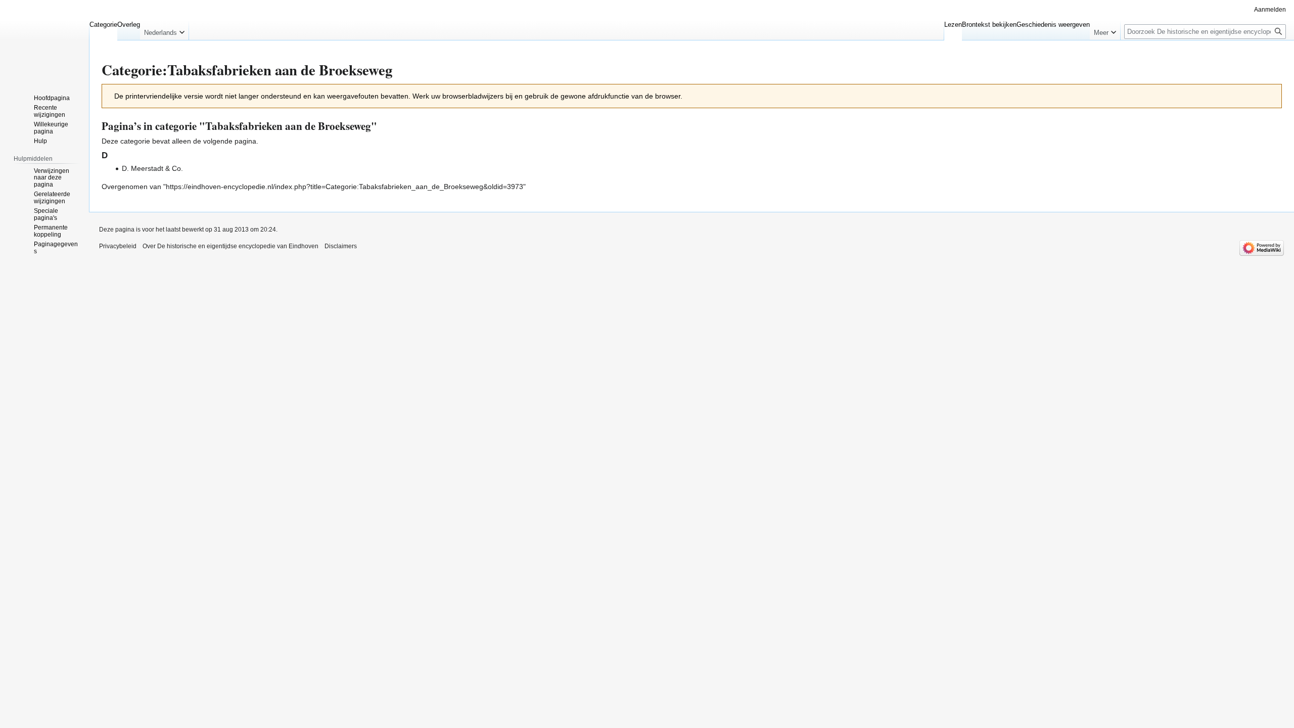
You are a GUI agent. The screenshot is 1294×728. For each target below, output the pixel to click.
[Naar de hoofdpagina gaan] (44, 40)
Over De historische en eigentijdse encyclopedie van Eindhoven (230, 246)
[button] (164, 30)
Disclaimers (341, 246)
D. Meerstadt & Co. (152, 168)
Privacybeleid (117, 246)
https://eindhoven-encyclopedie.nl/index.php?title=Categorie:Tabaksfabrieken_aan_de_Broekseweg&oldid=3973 (344, 187)
